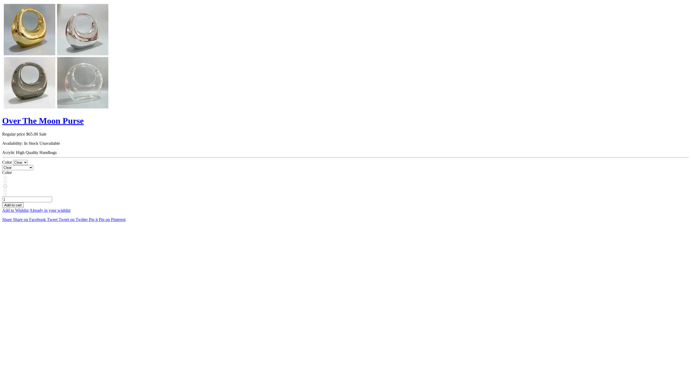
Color (7, 162)
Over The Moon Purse (43, 121)
